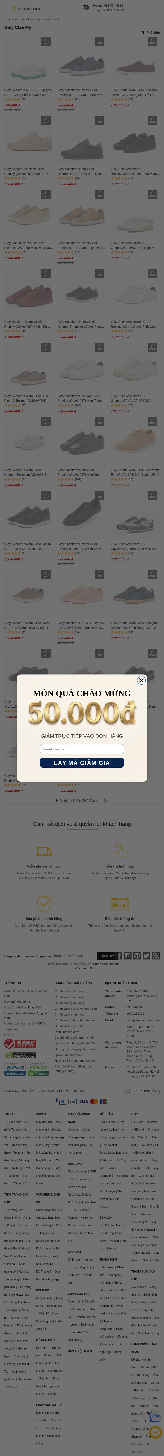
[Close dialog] (141, 680)
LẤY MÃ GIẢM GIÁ (82, 762)
